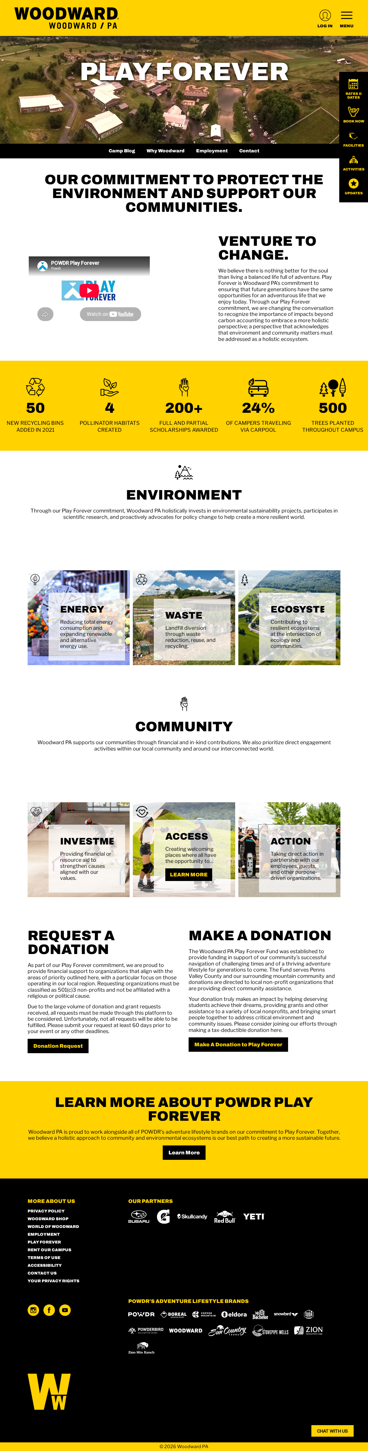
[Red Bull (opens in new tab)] (225, 1217)
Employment (212, 150)
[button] (353, 89)
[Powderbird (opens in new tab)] (145, 1330)
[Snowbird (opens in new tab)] (286, 1314)
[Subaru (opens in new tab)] (139, 1216)
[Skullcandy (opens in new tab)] (192, 1216)
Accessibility (45, 1265)
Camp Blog (122, 150)
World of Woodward (53, 1226)
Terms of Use (44, 1258)
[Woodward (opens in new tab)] (186, 1331)
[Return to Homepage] (66, 18)
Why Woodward (166, 150)
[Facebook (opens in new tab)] (49, 1310)
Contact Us (42, 1273)
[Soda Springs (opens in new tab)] (309, 1314)
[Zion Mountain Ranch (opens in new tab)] (141, 1348)
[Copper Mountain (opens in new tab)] (204, 1314)
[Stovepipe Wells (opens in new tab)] (270, 1330)
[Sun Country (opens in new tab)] (227, 1330)
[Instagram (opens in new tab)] (33, 1310)
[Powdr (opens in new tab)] (141, 1314)
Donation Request (58, 1046)
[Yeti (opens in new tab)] (254, 1217)
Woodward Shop (48, 1219)
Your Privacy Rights (53, 1281)
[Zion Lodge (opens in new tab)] (308, 1330)
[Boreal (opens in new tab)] (173, 1314)
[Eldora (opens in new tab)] (234, 1314)
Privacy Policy (46, 1211)
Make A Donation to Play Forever (238, 1044)
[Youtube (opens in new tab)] (65, 1310)
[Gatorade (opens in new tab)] (163, 1217)
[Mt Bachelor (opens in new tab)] (260, 1314)
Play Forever (44, 1242)
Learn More (184, 1153)
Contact (249, 150)
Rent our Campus (49, 1250)
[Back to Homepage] (71, 1392)
